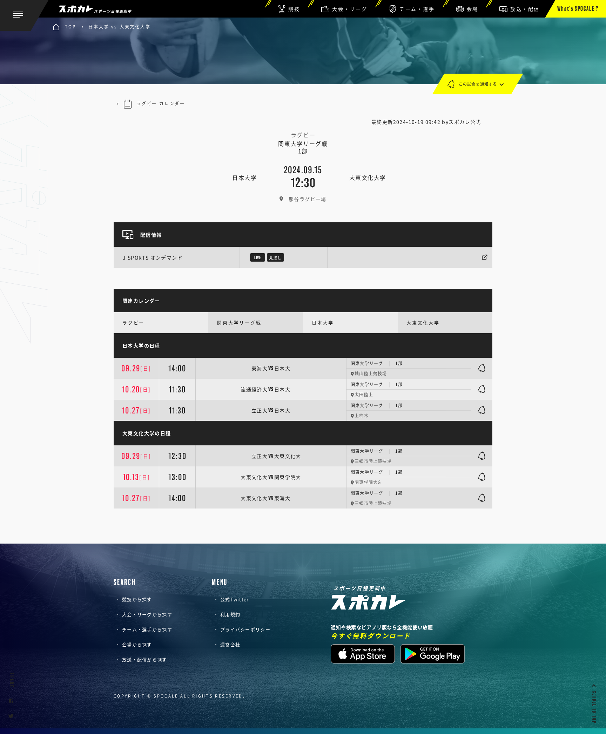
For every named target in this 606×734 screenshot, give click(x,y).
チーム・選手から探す (147, 629)
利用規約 (230, 614)
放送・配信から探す (144, 659)
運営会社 (230, 644)
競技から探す (137, 599)
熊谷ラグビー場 (307, 198)
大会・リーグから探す (147, 614)
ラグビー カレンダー (160, 103)
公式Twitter (234, 599)
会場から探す (137, 644)
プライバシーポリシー (245, 629)
